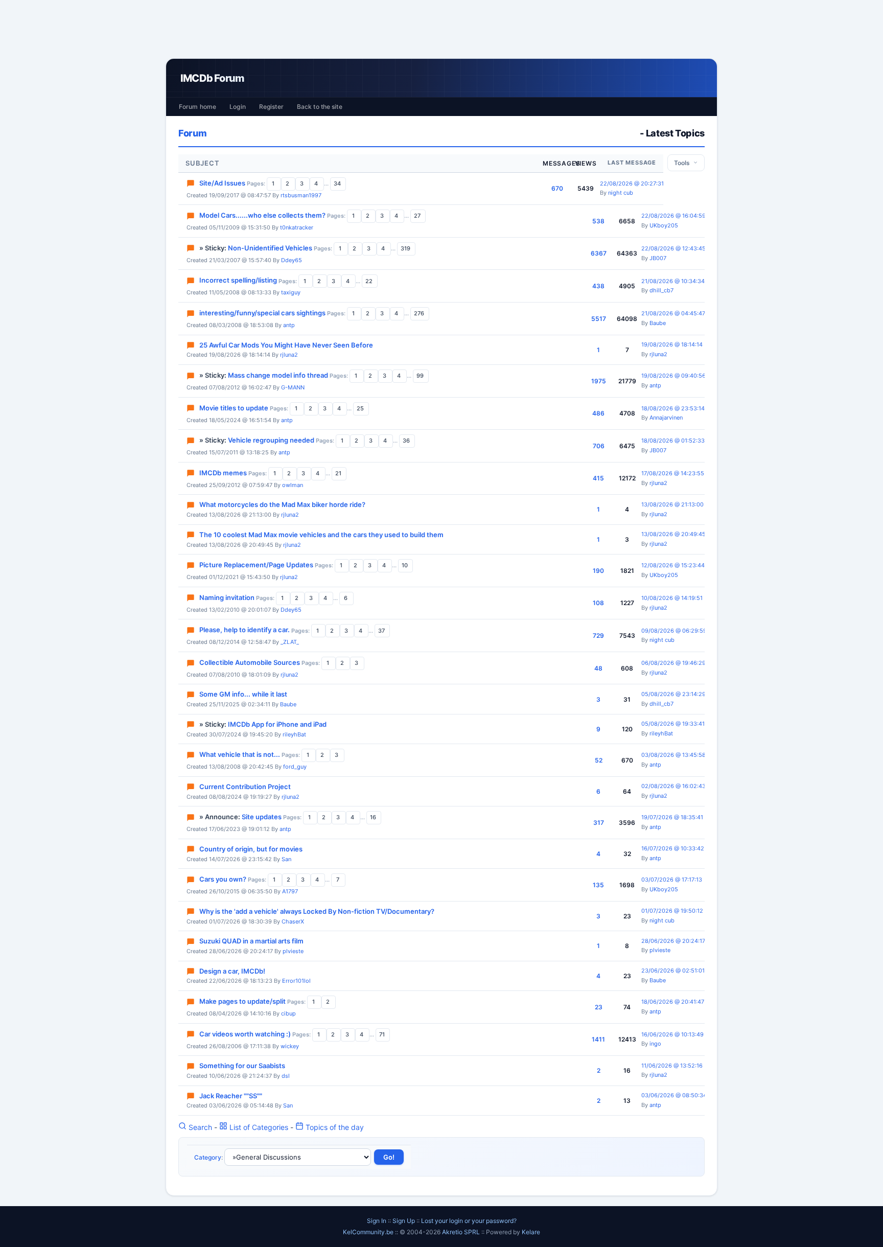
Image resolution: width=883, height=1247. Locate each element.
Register (271, 106)
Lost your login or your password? (469, 1221)
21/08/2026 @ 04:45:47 (673, 313)
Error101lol (296, 980)
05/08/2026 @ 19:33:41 (673, 723)
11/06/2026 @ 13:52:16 (672, 1065)
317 (598, 822)
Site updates (262, 817)
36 (407, 440)
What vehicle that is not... (239, 754)
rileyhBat (294, 734)
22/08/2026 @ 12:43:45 (673, 248)
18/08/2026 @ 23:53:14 (673, 408)
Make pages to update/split (242, 1001)
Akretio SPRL (461, 1232)
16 (374, 817)
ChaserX (293, 921)
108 (598, 603)
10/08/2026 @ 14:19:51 (672, 598)
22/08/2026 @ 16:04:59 (673, 215)
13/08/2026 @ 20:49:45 (673, 534)
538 (598, 221)
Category (207, 1157)
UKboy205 (663, 225)
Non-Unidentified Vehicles (270, 248)
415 (598, 478)
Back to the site (319, 106)
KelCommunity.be (369, 1232)
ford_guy (295, 766)
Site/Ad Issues (222, 183)
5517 (598, 318)
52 (598, 760)
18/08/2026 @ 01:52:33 (673, 440)
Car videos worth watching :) (245, 1034)
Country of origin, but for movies (251, 849)
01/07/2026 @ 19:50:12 (672, 910)
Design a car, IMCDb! (232, 971)
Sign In (376, 1221)
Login (237, 106)
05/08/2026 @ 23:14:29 (673, 694)
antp (289, 325)
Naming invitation (226, 597)
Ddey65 (291, 260)
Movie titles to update (233, 408)
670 (557, 188)
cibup (288, 1013)
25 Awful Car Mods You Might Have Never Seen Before (286, 345)
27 (418, 215)
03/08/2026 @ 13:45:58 (673, 754)
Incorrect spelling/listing (238, 280)
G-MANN (293, 387)
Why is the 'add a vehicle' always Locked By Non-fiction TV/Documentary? (316, 911)
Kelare (531, 1232)
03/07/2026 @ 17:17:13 (671, 879)
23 (598, 1007)
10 (405, 565)
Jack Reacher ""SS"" (230, 1096)
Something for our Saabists (242, 1065)
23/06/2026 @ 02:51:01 (673, 970)
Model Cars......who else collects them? (262, 215)
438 (598, 286)
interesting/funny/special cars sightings (262, 313)
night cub (620, 192)
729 (598, 635)
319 (406, 248)
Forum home (197, 106)
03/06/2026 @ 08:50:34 (674, 1095)
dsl (286, 1075)
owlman (292, 485)
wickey (290, 1046)
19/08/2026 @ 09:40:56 (673, 375)
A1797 (290, 891)
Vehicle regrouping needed (271, 440)
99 (420, 375)
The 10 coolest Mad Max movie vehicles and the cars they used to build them (321, 534)
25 (361, 408)
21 (339, 473)
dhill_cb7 (661, 290)
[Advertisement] (441, 29)
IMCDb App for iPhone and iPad (277, 724)
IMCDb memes (223, 473)
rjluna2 (289, 354)
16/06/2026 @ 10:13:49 (672, 1034)
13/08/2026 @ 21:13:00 (672, 504)
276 (420, 313)
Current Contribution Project (245, 786)
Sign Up (403, 1221)
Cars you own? (222, 879)
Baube (657, 323)
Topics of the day (334, 1127)
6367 (599, 253)
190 (598, 570)
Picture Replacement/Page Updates (256, 565)
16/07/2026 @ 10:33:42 (672, 848)
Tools (683, 163)
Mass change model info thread (278, 375)
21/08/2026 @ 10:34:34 (673, 281)
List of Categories (257, 1127)
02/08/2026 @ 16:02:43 (673, 786)
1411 (598, 1039)
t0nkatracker (296, 227)
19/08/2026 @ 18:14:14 (672, 344)
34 (338, 183)
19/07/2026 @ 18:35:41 (672, 817)
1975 (598, 381)
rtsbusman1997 (301, 195)
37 (382, 630)
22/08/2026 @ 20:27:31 (632, 183)
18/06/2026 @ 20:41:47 (672, 1001)
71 (382, 1034)
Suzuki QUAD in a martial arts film (251, 941)
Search (199, 1127)
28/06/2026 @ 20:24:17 (673, 940)
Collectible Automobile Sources (249, 662)
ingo (655, 1043)
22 (369, 281)
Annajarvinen (666, 417)
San (286, 859)
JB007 (657, 258)
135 (598, 885)
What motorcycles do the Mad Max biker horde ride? (282, 504)
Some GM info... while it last (243, 694)
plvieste (293, 951)
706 (599, 446)
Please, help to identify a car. (244, 630)
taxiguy (290, 292)
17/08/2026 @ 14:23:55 (672, 473)
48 (598, 668)
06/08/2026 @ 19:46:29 (673, 662)
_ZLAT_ (290, 641)
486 (598, 413)
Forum (192, 133)
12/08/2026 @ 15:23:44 (673, 565)
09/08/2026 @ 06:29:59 (674, 630)
